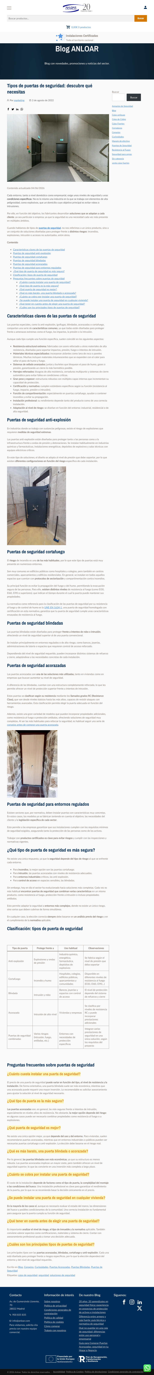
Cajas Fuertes (118, 123)
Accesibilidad (59, 1371)
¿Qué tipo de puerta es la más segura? (39, 285)
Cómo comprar (52, 1326)
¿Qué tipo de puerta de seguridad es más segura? (39, 271)
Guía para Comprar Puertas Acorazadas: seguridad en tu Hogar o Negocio (93, 1346)
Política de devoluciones (96, 1371)
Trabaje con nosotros (55, 1330)
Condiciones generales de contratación (126, 1371)
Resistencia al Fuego (121, 150)
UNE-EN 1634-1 (53, 607)
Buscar (140, 18)
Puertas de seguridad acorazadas (30, 264)
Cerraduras (117, 128)
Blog (20, 1267)
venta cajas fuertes (120, 163)
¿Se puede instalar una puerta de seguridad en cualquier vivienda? (53, 300)
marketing (19, 100)
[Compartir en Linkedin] (17, 109)
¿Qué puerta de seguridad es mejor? (38, 289)
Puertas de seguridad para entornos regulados (37, 267)
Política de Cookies (75, 1371)
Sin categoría (118, 158)
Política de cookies (54, 1322)
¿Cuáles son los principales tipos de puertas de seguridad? (49, 307)
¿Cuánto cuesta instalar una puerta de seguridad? (45, 282)
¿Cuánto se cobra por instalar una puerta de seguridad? (48, 296)
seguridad (43, 1275)
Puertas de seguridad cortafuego (30, 256)
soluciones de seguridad (62, 1275)
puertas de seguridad (50, 228)
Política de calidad (53, 1317)
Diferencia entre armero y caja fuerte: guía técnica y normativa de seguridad (92, 1320)
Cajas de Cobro (119, 119)
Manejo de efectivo (121, 141)
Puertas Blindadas (80, 1267)
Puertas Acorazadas (59, 1267)
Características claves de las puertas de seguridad (39, 249)
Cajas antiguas (118, 115)
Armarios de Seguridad (122, 106)
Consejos (29, 1267)
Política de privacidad (55, 1305)
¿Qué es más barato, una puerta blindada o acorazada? (47, 293)
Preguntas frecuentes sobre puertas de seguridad (39, 278)
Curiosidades (41, 1267)
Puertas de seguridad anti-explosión (32, 253)
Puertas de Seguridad (122, 145)
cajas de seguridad (27, 1275)
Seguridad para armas (122, 154)
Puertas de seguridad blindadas (29, 260)
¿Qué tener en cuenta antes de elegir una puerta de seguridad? (52, 304)
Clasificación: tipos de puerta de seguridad (35, 275)
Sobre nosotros (52, 1301)
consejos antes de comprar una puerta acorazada (32, 724)
